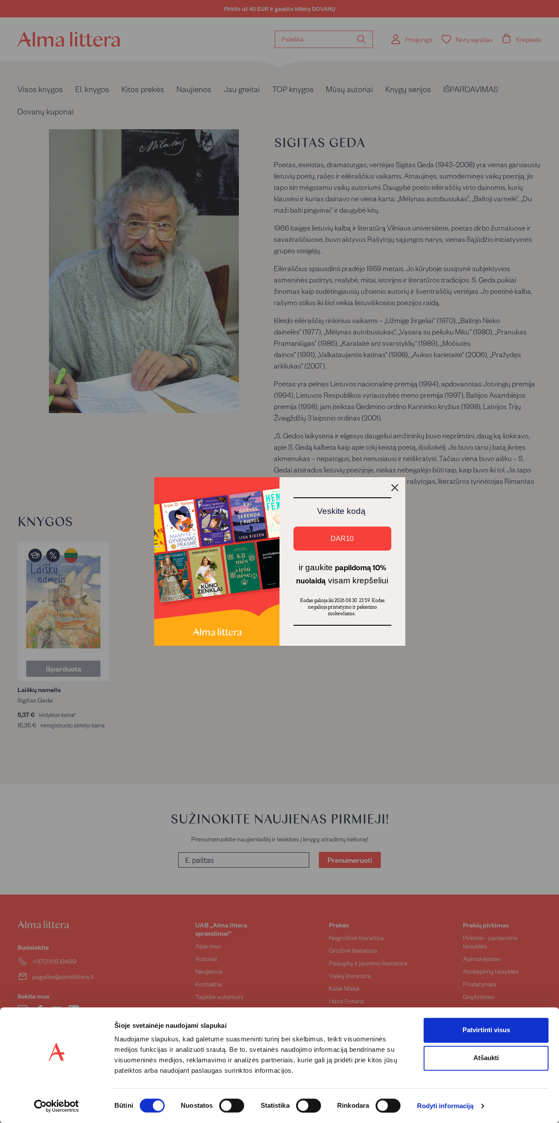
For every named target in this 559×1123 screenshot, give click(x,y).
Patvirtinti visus (486, 1029)
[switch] (231, 1106)
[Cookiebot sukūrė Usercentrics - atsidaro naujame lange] (56, 1106)
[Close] (394, 487)
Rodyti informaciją (445, 1106)
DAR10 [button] (342, 538)
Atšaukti (486, 1057)
